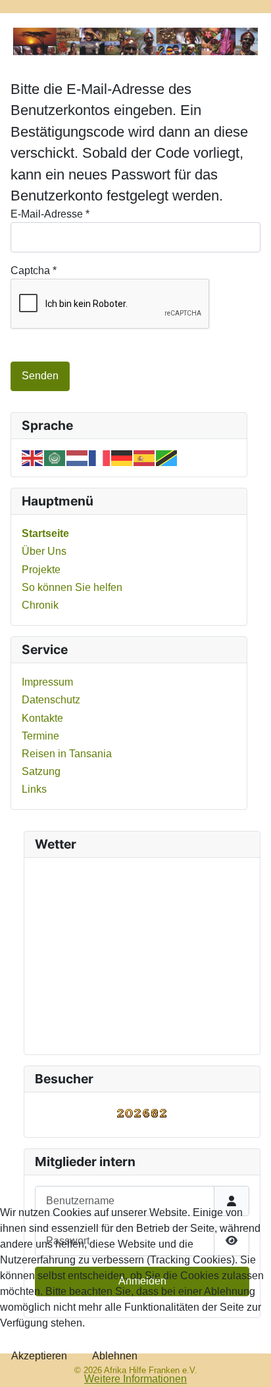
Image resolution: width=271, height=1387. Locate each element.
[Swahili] (167, 457)
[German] (122, 457)
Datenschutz (51, 699)
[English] (33, 457)
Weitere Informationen (135, 1378)
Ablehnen (114, 1355)
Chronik (40, 605)
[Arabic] (55, 457)
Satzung (41, 771)
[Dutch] (77, 457)
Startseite (45, 533)
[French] (100, 457)
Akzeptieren (39, 1355)
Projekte (41, 569)
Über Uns (44, 551)
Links (34, 789)
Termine (40, 735)
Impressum (47, 682)
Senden (40, 375)
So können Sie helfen (72, 587)
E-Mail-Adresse (50, 214)
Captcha (34, 270)
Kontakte (42, 718)
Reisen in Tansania (67, 753)
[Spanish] (145, 457)
